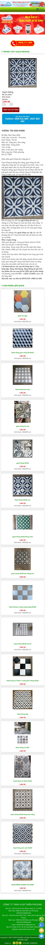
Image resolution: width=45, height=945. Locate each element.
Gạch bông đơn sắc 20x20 (22, 848)
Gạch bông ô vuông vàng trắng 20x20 (22, 607)
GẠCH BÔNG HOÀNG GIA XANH (22, 885)
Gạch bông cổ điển (22, 747)
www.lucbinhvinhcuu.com (26, 929)
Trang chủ (8, 52)
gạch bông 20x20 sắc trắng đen (22, 573)
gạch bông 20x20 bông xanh (22, 537)
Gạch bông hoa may (22, 389)
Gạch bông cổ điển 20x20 (22, 781)
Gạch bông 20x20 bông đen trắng (23, 814)
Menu (41, 9)
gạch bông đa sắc (22, 426)
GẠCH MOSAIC (23, 52)
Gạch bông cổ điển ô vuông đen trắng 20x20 (23, 680)
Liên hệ (6, 101)
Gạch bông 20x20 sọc (22, 500)
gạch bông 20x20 (22, 463)
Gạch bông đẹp (22, 714)
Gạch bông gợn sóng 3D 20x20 (22, 352)
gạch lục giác (22, 316)
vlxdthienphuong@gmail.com (25, 924)
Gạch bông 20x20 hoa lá (22, 644)
